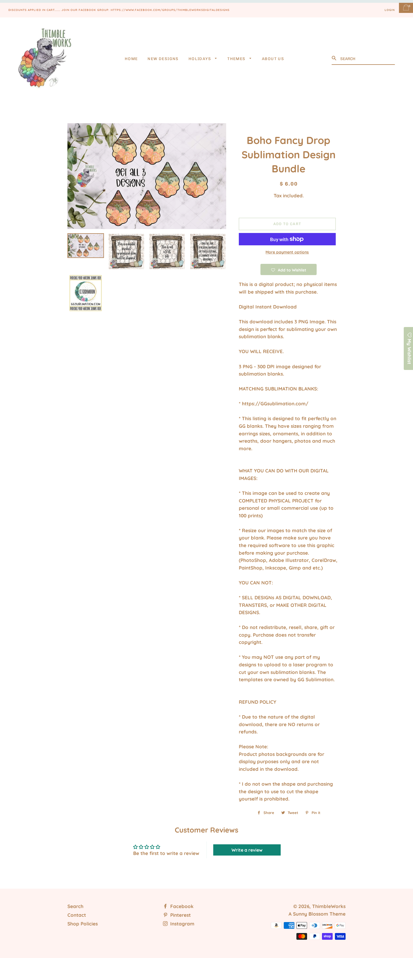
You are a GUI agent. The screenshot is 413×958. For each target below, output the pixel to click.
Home (131, 58)
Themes (237, 58)
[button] (288, 269)
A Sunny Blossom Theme (317, 914)
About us (273, 58)
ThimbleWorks (329, 906)
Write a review (247, 850)
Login (390, 10)
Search (75, 906)
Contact (76, 915)
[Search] (335, 58)
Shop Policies (82, 924)
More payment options (287, 252)
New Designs (163, 58)
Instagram (181, 924)
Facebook (181, 906)
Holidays (200, 58)
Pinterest (180, 915)
